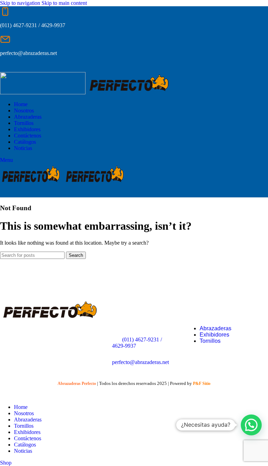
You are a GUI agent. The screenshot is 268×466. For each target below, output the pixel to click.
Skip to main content (64, 3)
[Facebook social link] (6, 67)
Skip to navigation (21, 3)
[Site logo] (43, 92)
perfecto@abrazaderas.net (140, 362)
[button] (251, 424)
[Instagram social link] (19, 67)
